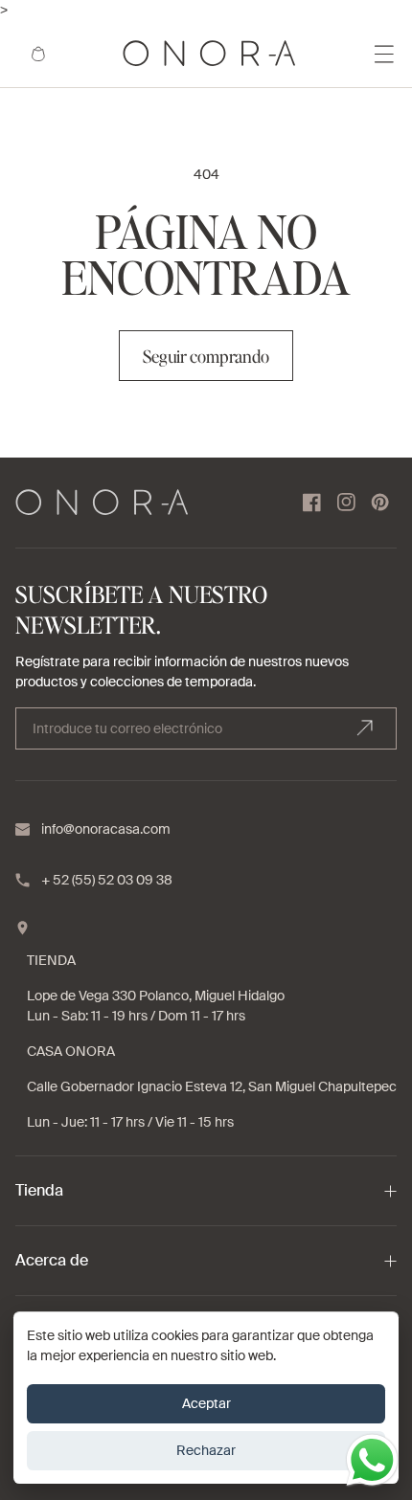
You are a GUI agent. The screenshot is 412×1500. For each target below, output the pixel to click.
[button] (38, 53)
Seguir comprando (206, 356)
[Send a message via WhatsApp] (372, 1460)
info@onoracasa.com (106, 829)
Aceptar (206, 1403)
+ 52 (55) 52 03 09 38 (106, 879)
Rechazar (206, 1450)
